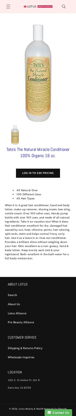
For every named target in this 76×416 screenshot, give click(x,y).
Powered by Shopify (55, 408)
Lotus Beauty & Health (31, 408)
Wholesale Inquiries (21, 357)
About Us (14, 304)
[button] (8, 6)
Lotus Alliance (17, 313)
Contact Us (60, 412)
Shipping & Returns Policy (25, 348)
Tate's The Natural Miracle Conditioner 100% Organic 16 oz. (38, 152)
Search (12, 295)
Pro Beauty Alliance (21, 322)
